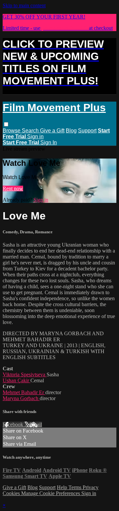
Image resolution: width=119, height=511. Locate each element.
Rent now (13, 188)
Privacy (91, 487)
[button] (6, 124)
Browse (12, 130)
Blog (71, 130)
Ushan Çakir (16, 380)
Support (87, 130)
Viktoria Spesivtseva (25, 374)
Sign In (48, 142)
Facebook (13, 424)
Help (62, 487)
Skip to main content (24, 5)
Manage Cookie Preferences (51, 493)
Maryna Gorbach (21, 398)
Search (31, 130)
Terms (75, 487)
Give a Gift (52, 130)
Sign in (35, 136)
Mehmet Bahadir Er (24, 392)
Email (36, 424)
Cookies (12, 493)
